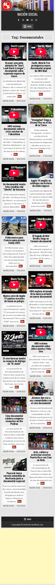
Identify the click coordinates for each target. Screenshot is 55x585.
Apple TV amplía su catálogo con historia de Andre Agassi (41, 183)
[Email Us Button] (32, 20)
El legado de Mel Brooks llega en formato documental (40, 238)
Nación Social (27, 14)
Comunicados (14, 221)
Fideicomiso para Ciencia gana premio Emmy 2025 (14, 240)
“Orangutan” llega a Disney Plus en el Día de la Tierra (41, 122)
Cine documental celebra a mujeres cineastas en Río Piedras (14, 419)
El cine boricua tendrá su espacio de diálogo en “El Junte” (14, 361)
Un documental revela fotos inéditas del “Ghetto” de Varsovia (14, 187)
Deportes (40, 166)
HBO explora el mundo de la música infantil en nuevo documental (40, 294)
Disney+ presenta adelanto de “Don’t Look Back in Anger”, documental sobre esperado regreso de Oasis (14, 69)
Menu (29, 26)
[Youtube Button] (27, 20)
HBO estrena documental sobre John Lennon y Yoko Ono (41, 347)
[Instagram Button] (23, 20)
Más (20, 96)
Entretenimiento (41, 109)
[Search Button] (36, 20)
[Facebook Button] (19, 20)
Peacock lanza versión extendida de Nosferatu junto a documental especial (14, 477)
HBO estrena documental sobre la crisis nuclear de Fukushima (14, 130)
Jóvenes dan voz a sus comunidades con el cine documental (41, 400)
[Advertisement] (27, 556)
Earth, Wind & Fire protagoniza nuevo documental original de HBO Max (41, 66)
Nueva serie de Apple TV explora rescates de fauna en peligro (14, 298)
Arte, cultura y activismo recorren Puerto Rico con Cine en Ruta (41, 456)
